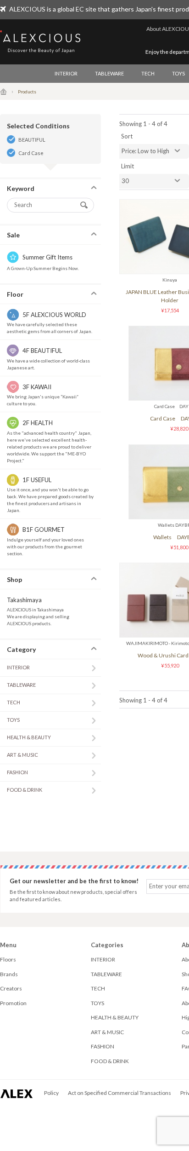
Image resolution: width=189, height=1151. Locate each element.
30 (125, 180)
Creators (11, 988)
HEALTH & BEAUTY (29, 737)
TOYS (13, 720)
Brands (9, 974)
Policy (51, 1092)
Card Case (31, 153)
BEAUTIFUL (31, 140)
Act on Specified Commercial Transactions (119, 1092)
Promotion (13, 1003)
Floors (8, 959)
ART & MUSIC (22, 755)
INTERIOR (66, 73)
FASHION (17, 772)
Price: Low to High (145, 151)
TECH (148, 73)
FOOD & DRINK (24, 790)
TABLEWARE (109, 73)
